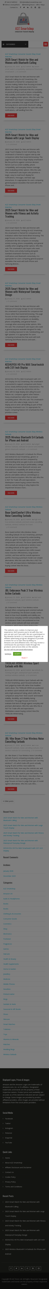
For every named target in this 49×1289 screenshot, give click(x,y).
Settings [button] (8, 654)
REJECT (25, 658)
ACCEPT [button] (17, 654)
